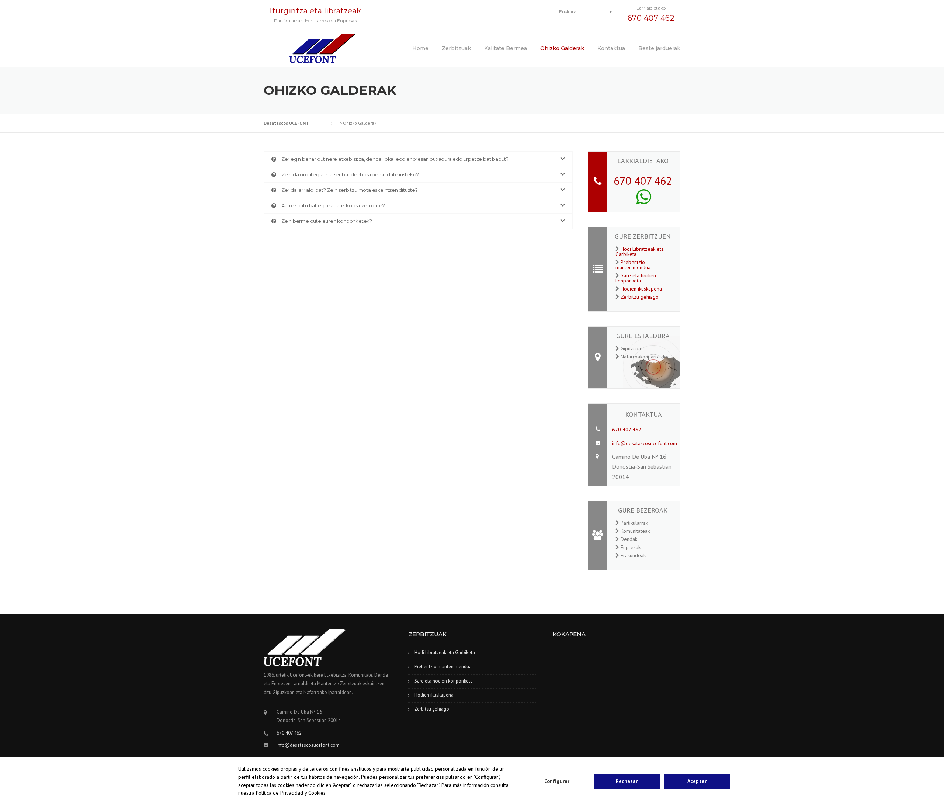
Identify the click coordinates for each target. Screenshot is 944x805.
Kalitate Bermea (505, 48)
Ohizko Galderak (562, 48)
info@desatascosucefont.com (644, 443)
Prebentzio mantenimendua (632, 265)
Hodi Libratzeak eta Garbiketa (639, 251)
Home (420, 48)
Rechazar (627, 781)
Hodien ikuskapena (641, 288)
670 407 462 (651, 18)
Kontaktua (611, 48)
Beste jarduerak (659, 48)
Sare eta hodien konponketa (635, 278)
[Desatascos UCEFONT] (322, 47)
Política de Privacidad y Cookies (291, 793)
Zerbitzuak (456, 48)
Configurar (556, 781)
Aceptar (697, 781)
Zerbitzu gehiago (640, 297)
